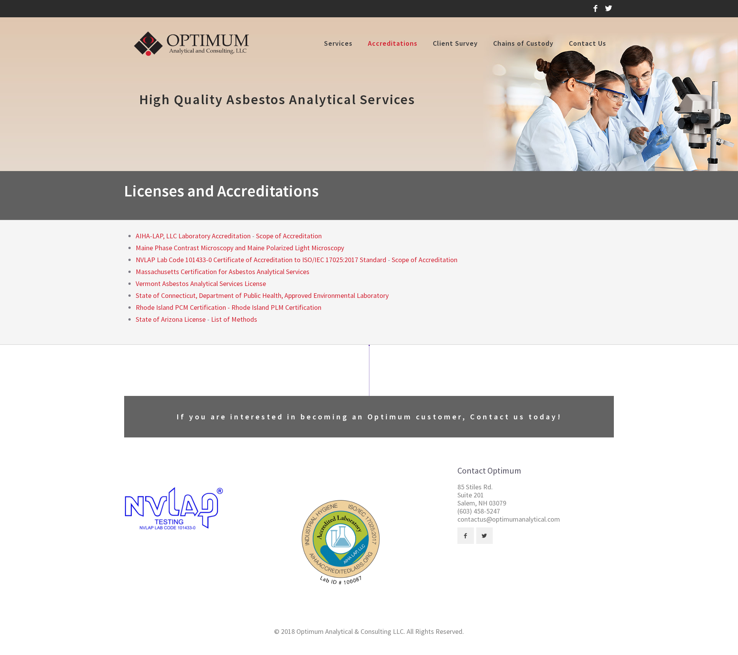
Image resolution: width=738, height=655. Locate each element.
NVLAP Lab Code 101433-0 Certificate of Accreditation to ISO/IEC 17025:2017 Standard (261, 259)
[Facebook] (595, 8)
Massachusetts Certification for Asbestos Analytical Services (222, 271)
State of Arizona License (171, 319)
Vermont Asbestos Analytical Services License (201, 283)
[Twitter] (608, 8)
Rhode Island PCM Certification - (183, 307)
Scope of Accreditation (289, 235)
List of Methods (234, 319)
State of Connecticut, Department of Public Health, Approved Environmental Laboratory (262, 295)
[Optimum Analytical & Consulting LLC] (191, 43)
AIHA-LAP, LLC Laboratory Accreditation (193, 235)
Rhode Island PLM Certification (276, 307)
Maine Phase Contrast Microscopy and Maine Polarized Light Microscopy (240, 247)
